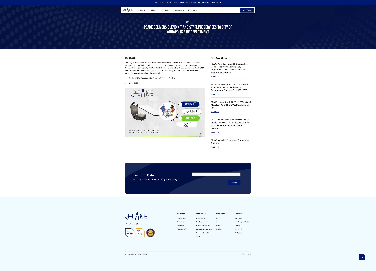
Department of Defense (204, 229)
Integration (180, 225)
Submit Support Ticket (242, 222)
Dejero (181, 68)
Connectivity (181, 218)
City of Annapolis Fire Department (142, 62)
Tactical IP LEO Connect (138, 78)
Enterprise (180, 222)
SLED (198, 236)
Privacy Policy (246, 254)
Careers (237, 225)
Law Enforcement (202, 222)
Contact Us (238, 218)
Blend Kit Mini (134, 83)
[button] (141, 10)
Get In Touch (247, 10)
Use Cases (219, 229)
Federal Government (203, 225)
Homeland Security (202, 233)
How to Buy (238, 229)
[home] (127, 10)
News (217, 222)
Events (218, 225)
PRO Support (181, 229)
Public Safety (200, 218)
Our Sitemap (239, 233)
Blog (217, 218)
